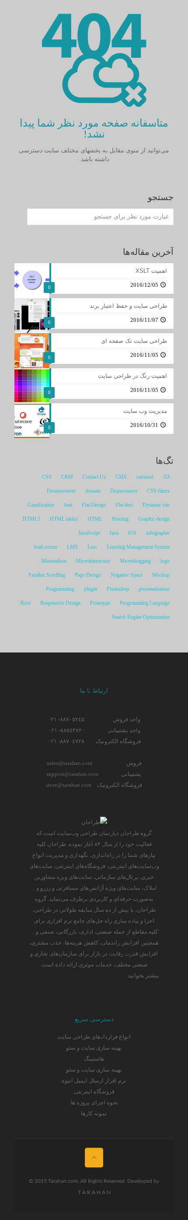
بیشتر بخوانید (143, 975)
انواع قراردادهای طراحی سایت (94, 1036)
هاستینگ (94, 1058)
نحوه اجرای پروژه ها (94, 1102)
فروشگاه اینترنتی (94, 1091)
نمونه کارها (94, 1113)
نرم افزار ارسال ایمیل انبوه (94, 1080)
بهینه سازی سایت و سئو (94, 1047)
